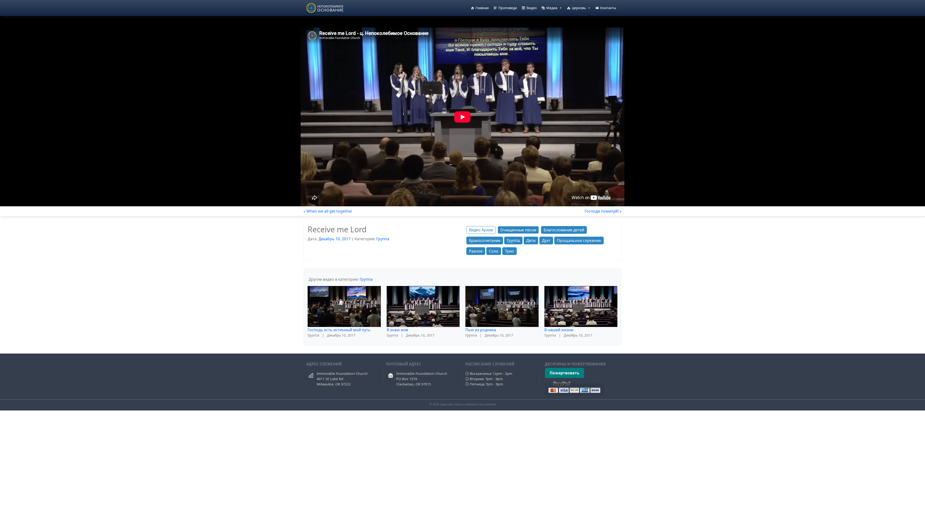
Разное (475, 251)
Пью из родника (480, 329)
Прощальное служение (579, 240)
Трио (509, 251)
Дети (530, 240)
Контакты (608, 8)
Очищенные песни (518, 230)
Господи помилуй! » (603, 211)
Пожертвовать (564, 373)
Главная (482, 8)
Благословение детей (564, 230)
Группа (382, 238)
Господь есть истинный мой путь (339, 329)
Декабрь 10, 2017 (334, 238)
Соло (493, 251)
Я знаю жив (397, 329)
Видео (532, 8)
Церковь (579, 8)
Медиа (551, 8)
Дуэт (546, 240)
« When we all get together (328, 211)
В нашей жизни (558, 329)
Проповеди (507, 8)
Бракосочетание (484, 240)
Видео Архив (481, 230)
